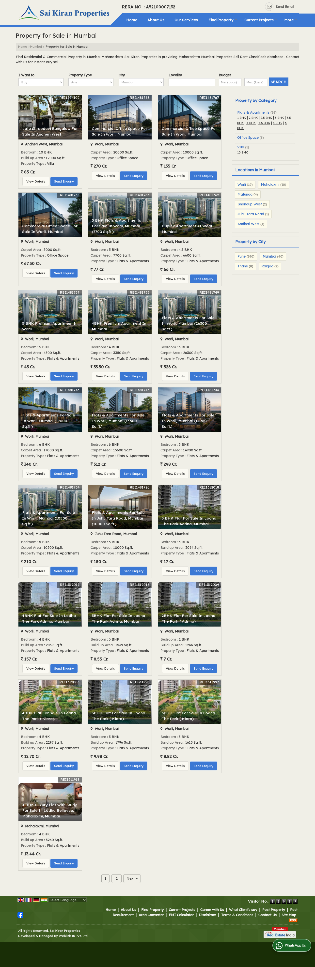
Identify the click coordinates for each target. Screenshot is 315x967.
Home (131, 19)
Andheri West (248, 224)
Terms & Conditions (237, 915)
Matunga (244, 194)
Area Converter (151, 915)
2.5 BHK (266, 118)
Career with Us (212, 909)
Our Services (186, 19)
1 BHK (241, 118)
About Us (155, 19)
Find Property (221, 19)
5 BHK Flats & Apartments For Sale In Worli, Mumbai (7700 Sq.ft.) (116, 226)
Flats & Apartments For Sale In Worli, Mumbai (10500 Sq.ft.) (48, 518)
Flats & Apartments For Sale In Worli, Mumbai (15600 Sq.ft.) (118, 421)
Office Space (248, 137)
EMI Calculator (181, 915)
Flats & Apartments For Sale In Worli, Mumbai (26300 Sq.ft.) (188, 323)
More (289, 19)
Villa (240, 147)
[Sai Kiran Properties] (64, 13)
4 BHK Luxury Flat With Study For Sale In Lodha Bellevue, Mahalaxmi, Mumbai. (49, 810)
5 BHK (277, 123)
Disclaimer (207, 915)
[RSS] (293, 920)
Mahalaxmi (270, 184)
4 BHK (251, 123)
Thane (242, 266)
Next (132, 878)
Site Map (289, 915)
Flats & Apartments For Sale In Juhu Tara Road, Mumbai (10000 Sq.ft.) (118, 518)
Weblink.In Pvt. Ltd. (73, 936)
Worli (241, 184)
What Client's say (243, 909)
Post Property (273, 909)
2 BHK (253, 118)
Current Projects (259, 19)
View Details (35, 181)
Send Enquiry (64, 181)
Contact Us (267, 915)
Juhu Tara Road (250, 214)
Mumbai (36, 46)
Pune (241, 256)
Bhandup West (249, 204)
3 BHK (279, 118)
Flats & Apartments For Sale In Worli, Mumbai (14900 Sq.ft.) (188, 421)
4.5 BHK (264, 123)
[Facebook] (20, 914)
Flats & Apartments (253, 112)
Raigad (267, 266)
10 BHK (242, 152)
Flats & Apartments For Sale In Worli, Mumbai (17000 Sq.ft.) (48, 421)
